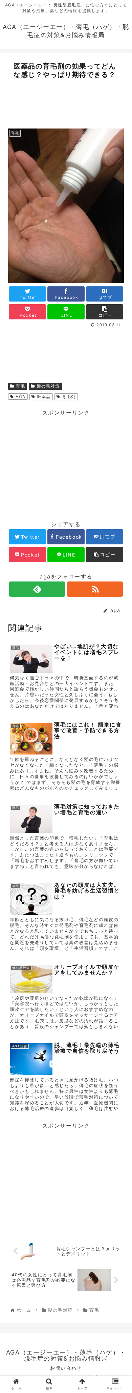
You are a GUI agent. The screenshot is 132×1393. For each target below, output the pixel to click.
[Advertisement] (66, 102)
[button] (119, 886)
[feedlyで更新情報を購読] (37, 589)
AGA (20, 396)
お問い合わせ (66, 1368)
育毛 (20, 386)
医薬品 (43, 396)
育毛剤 (68, 396)
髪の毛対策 (47, 386)
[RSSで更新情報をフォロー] (95, 589)
